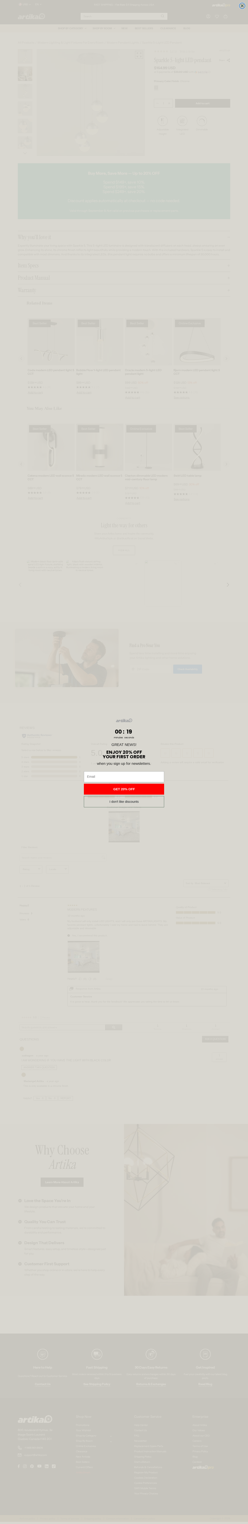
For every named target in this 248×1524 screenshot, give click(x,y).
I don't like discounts (124, 801)
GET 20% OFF (124, 789)
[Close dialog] (242, 6)
